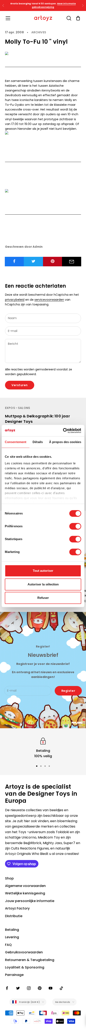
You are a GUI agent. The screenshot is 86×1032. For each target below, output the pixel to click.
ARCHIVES (38, 32)
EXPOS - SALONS (17, 408)
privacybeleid (14, 300)
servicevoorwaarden (49, 300)
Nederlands (62, 1002)
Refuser (43, 597)
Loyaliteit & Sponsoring (24, 967)
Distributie (13, 916)
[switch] (75, 526)
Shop (9, 878)
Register (68, 691)
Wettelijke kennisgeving (25, 893)
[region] (43, 747)
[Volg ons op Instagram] (29, 988)
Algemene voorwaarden (25, 885)
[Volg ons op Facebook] (7, 988)
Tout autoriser (43, 570)
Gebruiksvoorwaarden (24, 952)
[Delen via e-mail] (71, 261)
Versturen (19, 385)
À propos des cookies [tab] (65, 442)
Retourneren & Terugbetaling (29, 960)
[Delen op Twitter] (33, 261)
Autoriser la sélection (43, 584)
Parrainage (14, 974)
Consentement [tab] (15, 442)
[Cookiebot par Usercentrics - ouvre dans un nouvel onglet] (63, 430)
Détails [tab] (38, 442)
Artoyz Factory (17, 908)
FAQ (8, 944)
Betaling (12, 929)
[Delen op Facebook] (14, 261)
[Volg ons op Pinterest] (40, 988)
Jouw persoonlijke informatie (29, 901)
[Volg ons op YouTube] (50, 988)
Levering (12, 937)
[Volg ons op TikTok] (61, 988)
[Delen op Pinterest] (52, 261)
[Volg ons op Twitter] (18, 988)
